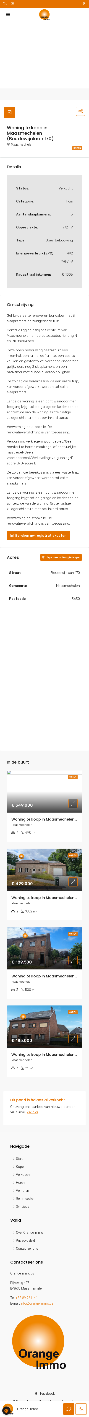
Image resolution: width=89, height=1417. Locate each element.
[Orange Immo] (38, 1341)
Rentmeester (25, 1198)
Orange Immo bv (22, 1273)
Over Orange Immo (29, 1232)
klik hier (32, 1112)
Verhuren (22, 1190)
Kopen (77, 148)
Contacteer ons (27, 1248)
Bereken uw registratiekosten (40, 536)
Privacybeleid (25, 1240)
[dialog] (6, 1411)
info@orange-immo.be (37, 1303)
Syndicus (22, 1206)
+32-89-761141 (27, 1298)
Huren (20, 1182)
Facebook (47, 1393)
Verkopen (23, 1174)
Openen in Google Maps (63, 557)
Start (19, 1159)
